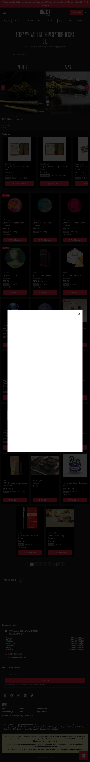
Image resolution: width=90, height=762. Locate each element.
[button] (79, 313)
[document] (45, 381)
